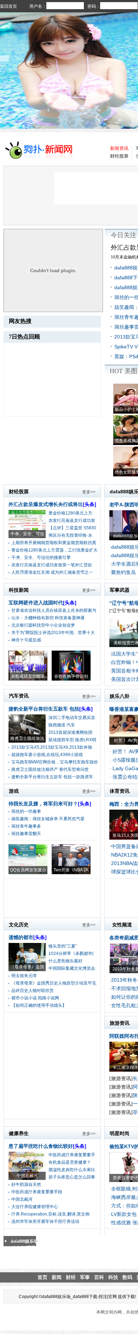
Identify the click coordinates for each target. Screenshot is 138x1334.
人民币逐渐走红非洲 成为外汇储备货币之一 (52, 572)
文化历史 (19, 924)
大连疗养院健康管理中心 (34, 1206)
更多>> (89, 491)
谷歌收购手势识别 (71, 676)
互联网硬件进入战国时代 (42, 602)
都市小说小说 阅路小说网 (35, 997)
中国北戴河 (27, 1175)
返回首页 (8, 6)
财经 (71, 1277)
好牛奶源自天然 (26, 1184)
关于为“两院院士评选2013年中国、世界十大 (53, 632)
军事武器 (120, 590)
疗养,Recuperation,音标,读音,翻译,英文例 (50, 1214)
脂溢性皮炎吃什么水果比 (71, 1169)
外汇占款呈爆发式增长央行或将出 (52, 504)
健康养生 (19, 1133)
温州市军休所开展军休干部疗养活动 (45, 1221)
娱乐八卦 (120, 696)
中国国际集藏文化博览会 (71, 968)
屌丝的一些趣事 (26, 811)
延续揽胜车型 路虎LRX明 (72, 739)
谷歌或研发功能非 (28, 676)
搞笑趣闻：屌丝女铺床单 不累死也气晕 (48, 818)
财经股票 (119, 156)
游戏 (14, 791)
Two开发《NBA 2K (71, 869)
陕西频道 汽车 (61, 725)
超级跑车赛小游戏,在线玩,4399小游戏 (47, 754)
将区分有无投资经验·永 (70, 535)
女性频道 (122, 924)
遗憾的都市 (27, 937)
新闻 (57, 1277)
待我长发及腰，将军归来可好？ (49, 803)
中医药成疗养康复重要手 (71, 1154)
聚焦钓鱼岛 (123, 572)
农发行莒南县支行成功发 (71, 520)
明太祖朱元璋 (24, 975)
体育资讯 (120, 791)
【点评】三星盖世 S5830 (72, 527)
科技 (113, 1277)
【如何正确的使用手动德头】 (39, 1005)
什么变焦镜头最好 (65, 960)
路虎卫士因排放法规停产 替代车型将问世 (50, 769)
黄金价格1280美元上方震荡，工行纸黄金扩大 (54, 550)
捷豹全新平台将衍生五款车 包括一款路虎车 (52, 776)
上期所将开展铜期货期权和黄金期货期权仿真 (53, 542)
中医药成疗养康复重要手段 (36, 1191)
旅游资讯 (120, 1023)
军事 (85, 1277)
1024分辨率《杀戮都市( (71, 953)
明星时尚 (120, 1133)
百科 (99, 1277)
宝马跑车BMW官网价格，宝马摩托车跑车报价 (54, 762)
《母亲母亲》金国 (27, 966)
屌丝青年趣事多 (26, 826)
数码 (127, 1277)
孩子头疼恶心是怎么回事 (71, 1177)
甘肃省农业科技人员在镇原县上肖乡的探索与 (53, 610)
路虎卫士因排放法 (27, 738)
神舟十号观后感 (26, 640)
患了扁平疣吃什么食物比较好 (47, 1146)
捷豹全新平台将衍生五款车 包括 (50, 709)
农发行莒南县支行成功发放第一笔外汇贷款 (51, 564)
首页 (42, 1277)
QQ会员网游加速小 (28, 869)
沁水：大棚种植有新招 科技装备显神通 (48, 617)
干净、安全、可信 (27, 533)
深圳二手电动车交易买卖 (71, 717)
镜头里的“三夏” (62, 946)
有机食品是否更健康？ (69, 1162)
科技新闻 (19, 590)
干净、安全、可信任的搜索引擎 (41, 557)
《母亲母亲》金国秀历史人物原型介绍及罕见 (53, 983)
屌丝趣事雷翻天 (26, 833)
